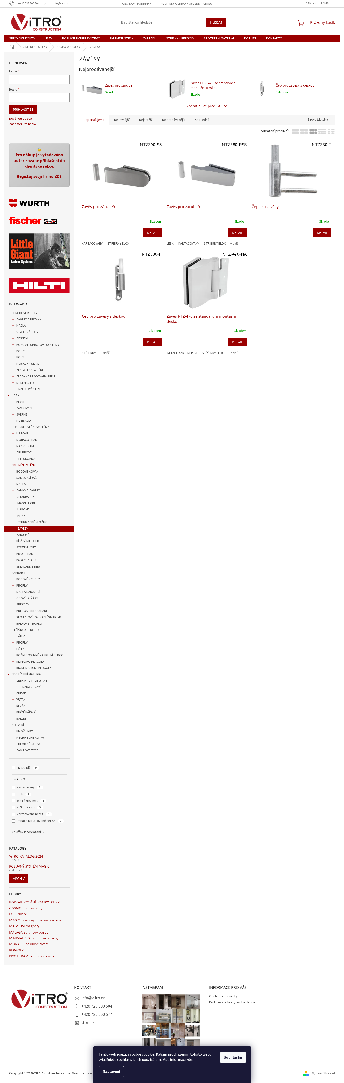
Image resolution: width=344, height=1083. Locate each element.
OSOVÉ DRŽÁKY (27, 598)
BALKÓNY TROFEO (29, 623)
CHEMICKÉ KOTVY (28, 744)
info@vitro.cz (93, 998)
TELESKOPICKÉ (26, 458)
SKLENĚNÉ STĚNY (23, 465)
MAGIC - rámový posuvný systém (35, 920)
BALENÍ (21, 718)
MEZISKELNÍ (24, 420)
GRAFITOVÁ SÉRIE (28, 389)
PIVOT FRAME (25, 554)
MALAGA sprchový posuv (28, 932)
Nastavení (111, 1071)
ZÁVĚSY (22, 528)
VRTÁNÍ (21, 699)
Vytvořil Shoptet (323, 1073)
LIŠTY (15, 395)
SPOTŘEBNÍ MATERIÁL (27, 674)
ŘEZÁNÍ (21, 706)
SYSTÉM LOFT (26, 547)
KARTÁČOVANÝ (92, 243)
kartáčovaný (29, 787)
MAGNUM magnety (24, 926)
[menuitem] (22, 38)
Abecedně (202, 120)
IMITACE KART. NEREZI (182, 353)
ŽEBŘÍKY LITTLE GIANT (32, 680)
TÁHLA (20, 636)
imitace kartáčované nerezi (39, 821)
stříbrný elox (29, 807)
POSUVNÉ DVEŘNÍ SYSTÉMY (30, 427)
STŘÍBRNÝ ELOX (118, 243)
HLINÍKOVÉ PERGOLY (30, 661)
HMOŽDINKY (24, 731)
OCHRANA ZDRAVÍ (28, 687)
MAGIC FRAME (25, 446)
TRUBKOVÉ (24, 452)
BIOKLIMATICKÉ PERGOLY (33, 668)
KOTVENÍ (18, 725)
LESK (170, 243)
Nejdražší (145, 120)
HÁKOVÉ (23, 509)
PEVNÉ (20, 401)
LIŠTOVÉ (22, 433)
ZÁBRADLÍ (18, 572)
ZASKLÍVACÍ (24, 408)
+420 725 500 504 (96, 1006)
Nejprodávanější (173, 120)
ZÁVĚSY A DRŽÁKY (28, 319)
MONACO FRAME (27, 440)
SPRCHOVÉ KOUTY (24, 313)
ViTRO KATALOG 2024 (26, 856)
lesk (23, 794)
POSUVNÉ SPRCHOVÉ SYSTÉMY (37, 344)
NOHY (20, 357)
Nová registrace (20, 119)
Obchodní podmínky (136, 4)
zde (189, 1059)
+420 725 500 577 (96, 1014)
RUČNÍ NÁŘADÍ (25, 712)
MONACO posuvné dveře (29, 944)
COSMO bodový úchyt (26, 908)
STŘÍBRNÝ (89, 353)
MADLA (21, 325)
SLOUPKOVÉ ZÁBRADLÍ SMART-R (38, 617)
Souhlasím (233, 1057)
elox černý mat (30, 800)
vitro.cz (87, 1023)
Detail (152, 232)
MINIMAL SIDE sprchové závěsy (33, 938)
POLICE (21, 351)
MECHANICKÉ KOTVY (30, 737)
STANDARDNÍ (26, 497)
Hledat (216, 22)
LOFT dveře (18, 914)
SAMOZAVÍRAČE (27, 478)
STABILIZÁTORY (27, 332)
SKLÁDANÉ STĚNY (28, 566)
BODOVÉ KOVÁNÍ (27, 471)
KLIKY (21, 515)
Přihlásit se (23, 109)
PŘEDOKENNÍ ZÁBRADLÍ (32, 611)
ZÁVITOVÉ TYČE (27, 750)
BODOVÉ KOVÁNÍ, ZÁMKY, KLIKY (34, 902)
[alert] (39, 165)
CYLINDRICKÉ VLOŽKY (32, 522)
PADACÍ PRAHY (26, 560)
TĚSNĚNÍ (22, 338)
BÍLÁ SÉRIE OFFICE (28, 541)
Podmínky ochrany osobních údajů (186, 4)
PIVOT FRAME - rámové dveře (32, 956)
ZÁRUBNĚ (22, 535)
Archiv (19, 878)
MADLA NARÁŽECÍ (28, 592)
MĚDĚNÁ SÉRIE (26, 383)
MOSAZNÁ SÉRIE (27, 363)
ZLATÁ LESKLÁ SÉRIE (30, 370)
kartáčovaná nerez (33, 814)
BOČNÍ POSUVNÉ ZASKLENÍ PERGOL (40, 655)
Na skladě (27, 767)
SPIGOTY (22, 604)
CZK (309, 3)
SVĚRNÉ (21, 414)
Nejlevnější (122, 120)
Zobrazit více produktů (204, 106)
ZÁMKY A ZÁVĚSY (28, 490)
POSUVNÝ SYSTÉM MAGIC (29, 866)
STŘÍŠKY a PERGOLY (25, 630)
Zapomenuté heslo (22, 124)
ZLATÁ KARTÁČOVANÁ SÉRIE (35, 376)
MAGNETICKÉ (26, 503)
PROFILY (22, 585)
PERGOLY (16, 950)
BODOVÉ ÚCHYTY (28, 579)
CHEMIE (21, 693)
